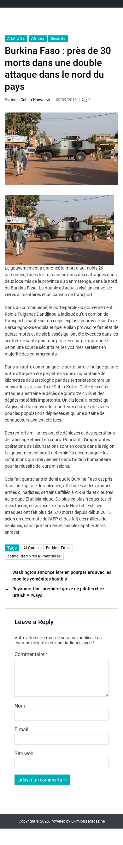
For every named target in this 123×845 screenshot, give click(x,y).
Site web (24, 754)
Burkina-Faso (58, 548)
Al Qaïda (31, 548)
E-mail (21, 730)
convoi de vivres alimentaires (34, 556)
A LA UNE (16, 38)
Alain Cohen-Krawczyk (30, 99)
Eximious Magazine (88, 821)
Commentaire (31, 654)
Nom (20, 706)
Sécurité (58, 38)
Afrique (37, 38)
